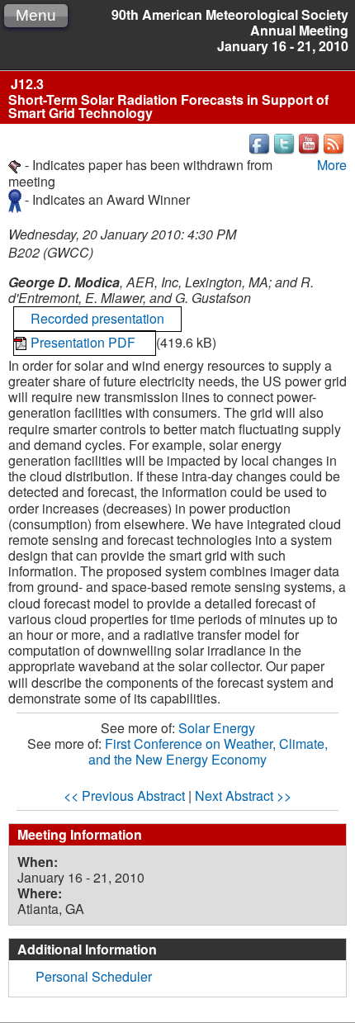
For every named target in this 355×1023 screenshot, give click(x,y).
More (332, 164)
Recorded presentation (97, 318)
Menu (36, 15)
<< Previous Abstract (124, 795)
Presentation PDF (85, 342)
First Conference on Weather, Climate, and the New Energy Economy (208, 751)
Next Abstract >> (243, 795)
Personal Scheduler (94, 976)
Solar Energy (216, 727)
